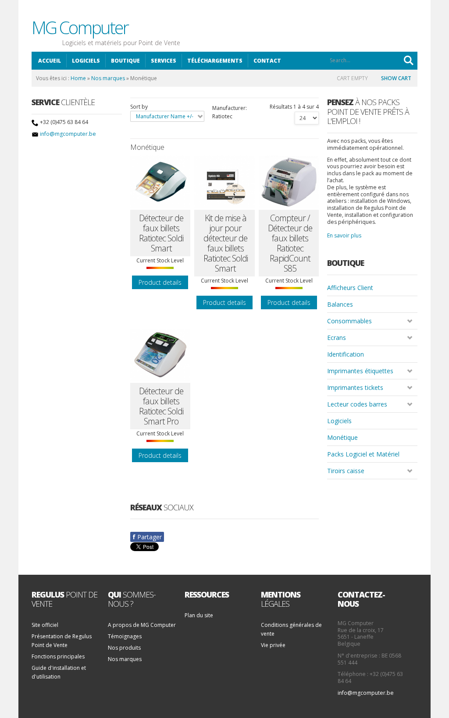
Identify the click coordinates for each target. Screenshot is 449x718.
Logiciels (339, 421)
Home (78, 78)
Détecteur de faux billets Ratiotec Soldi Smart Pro (161, 406)
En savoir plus (344, 235)
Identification (345, 354)
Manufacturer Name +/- (164, 116)
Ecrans (336, 337)
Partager (147, 537)
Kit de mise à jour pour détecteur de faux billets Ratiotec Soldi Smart (225, 243)
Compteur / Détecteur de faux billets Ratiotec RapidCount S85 (290, 243)
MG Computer (80, 27)
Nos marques (108, 78)
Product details (160, 282)
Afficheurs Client (350, 287)
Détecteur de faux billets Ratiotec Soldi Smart (161, 233)
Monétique (342, 437)
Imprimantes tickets (355, 387)
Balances (340, 304)
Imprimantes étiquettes (360, 371)
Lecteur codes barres (357, 404)
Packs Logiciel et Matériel (363, 454)
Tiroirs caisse (345, 471)
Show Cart (396, 78)
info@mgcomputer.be (68, 134)
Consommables (349, 321)
